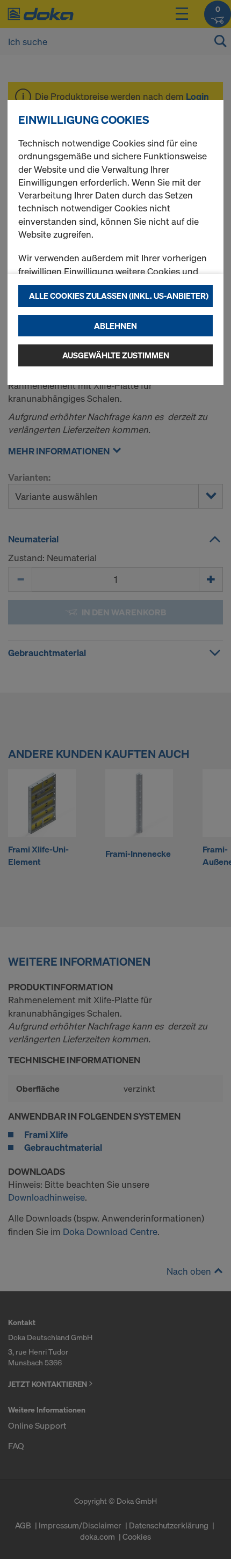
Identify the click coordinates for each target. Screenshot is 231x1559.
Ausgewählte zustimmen (115, 355)
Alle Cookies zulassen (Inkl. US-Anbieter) (118, 295)
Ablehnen (115, 325)
